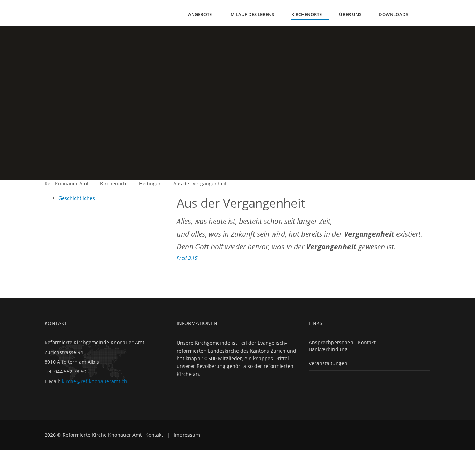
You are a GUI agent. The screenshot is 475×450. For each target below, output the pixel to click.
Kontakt (154, 435)
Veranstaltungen (328, 363)
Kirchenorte (114, 183)
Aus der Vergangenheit (200, 183)
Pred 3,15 (187, 258)
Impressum (187, 435)
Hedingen (150, 183)
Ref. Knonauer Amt (67, 183)
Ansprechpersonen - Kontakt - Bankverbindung (344, 346)
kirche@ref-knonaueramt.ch (94, 381)
